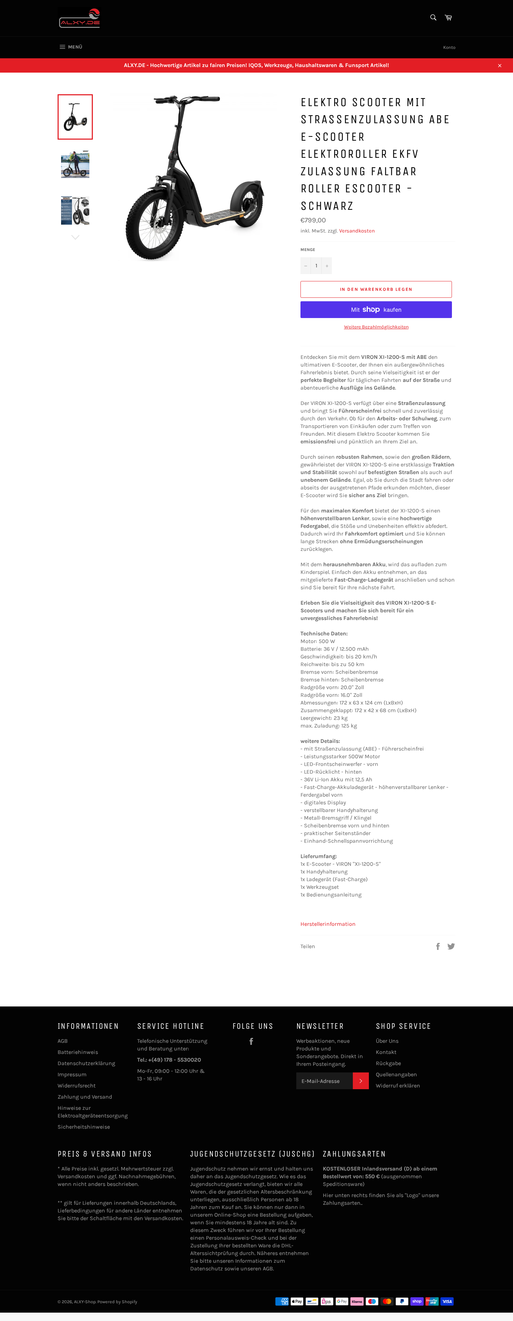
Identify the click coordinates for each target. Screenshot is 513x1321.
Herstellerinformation (328, 924)
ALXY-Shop (85, 1301)
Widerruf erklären (398, 1085)
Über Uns (387, 1041)
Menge (307, 249)
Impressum (72, 1074)
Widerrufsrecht (77, 1085)
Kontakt (386, 1052)
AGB (63, 1041)
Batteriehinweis (78, 1052)
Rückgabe (388, 1063)
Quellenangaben (396, 1074)
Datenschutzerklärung (86, 1063)
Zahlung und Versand (85, 1096)
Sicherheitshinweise (84, 1126)
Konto (449, 47)
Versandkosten (357, 231)
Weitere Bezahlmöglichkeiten (376, 327)
